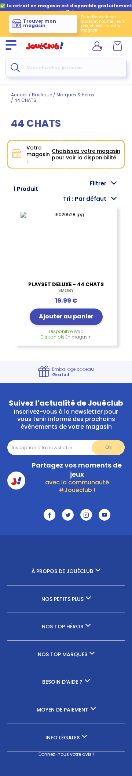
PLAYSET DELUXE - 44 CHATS (66, 287)
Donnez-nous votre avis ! (66, 754)
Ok (108, 447)
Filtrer (98, 183)
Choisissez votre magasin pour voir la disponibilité (86, 154)
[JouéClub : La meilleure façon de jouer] (44, 52)
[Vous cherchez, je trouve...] (15, 67)
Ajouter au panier (66, 316)
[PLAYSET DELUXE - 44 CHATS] (66, 245)
